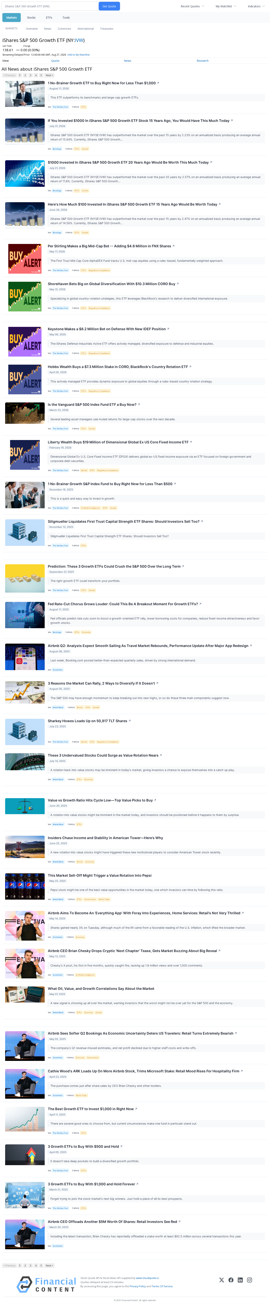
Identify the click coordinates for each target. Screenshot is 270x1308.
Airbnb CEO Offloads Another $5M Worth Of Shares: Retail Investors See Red (114, 1222)
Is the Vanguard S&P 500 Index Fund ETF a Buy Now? (94, 404)
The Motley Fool (60, 107)
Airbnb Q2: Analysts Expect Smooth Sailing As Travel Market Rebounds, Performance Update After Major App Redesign (150, 646)
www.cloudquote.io (147, 1278)
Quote (55, 61)
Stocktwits (57, 670)
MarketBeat (58, 707)
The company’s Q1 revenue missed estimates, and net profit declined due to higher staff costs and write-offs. (123, 1048)
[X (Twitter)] (222, 1284)
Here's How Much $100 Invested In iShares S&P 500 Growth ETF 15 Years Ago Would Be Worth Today (134, 204)
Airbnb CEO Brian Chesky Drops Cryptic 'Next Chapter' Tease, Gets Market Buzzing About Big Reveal (134, 951)
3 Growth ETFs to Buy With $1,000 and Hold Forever (93, 1184)
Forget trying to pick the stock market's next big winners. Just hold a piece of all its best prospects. (116, 1198)
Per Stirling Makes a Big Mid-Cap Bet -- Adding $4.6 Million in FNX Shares (111, 246)
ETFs (49, 17)
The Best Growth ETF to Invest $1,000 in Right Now (93, 1109)
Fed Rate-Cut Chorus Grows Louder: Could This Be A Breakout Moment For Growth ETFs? (125, 604)
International (85, 28)
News (47, 28)
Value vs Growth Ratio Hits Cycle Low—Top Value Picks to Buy (102, 800)
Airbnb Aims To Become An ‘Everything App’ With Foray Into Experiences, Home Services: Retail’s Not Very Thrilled (146, 913)
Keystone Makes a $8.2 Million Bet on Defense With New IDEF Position (109, 329)
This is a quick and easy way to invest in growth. (83, 498)
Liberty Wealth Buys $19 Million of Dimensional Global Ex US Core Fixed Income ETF (120, 442)
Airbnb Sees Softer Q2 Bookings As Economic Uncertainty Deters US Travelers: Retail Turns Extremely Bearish (142, 1033)
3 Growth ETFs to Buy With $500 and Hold (85, 1146)
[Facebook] (231, 1284)
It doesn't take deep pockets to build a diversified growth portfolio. (95, 1161)
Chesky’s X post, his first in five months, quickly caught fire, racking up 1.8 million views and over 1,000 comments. (127, 965)
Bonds (84, 470)
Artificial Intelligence (90, 508)
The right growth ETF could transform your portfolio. (85, 580)
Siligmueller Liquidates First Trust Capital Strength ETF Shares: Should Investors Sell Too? (125, 521)
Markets (11, 17)
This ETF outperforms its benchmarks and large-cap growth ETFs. (95, 97)
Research (203, 61)
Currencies (64, 28)
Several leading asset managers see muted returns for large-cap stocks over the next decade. (113, 419)
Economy (86, 632)
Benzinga (57, 149)
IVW (79, 40)
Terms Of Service (162, 1286)
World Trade (104, 899)
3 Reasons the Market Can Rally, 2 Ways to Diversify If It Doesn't (103, 683)
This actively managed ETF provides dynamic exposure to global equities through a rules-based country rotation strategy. (131, 381)
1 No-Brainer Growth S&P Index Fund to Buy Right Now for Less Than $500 (112, 484)
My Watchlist (224, 6)
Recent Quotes (190, 6)
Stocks (31, 17)
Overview (32, 28)
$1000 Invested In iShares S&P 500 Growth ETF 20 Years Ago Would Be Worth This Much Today (130, 162)
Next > (49, 75)
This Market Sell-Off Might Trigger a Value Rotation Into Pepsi (100, 875)
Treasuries (106, 28)
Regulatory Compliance (99, 270)
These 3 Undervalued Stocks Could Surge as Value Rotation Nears (105, 755)
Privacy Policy (138, 1286)
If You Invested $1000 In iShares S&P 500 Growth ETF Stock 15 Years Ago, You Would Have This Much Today (140, 121)
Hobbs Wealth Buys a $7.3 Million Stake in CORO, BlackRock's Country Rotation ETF (120, 367)
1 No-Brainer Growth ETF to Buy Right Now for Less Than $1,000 (104, 83)
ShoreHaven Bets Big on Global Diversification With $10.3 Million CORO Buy (113, 284)
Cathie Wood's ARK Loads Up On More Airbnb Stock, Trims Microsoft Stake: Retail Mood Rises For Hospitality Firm (145, 1071)
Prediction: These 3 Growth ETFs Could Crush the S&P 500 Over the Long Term (116, 566)
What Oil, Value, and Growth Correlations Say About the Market (101, 988)
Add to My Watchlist (78, 54)
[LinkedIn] (240, 1284)
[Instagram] (249, 1284)
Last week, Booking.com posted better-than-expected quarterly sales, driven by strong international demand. (123, 660)
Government (90, 899)
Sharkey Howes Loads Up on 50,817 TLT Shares (89, 721)
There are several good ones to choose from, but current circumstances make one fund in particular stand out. (124, 1123)
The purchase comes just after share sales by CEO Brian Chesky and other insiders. (106, 1085)
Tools (66, 17)
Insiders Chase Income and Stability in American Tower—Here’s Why (105, 838)
